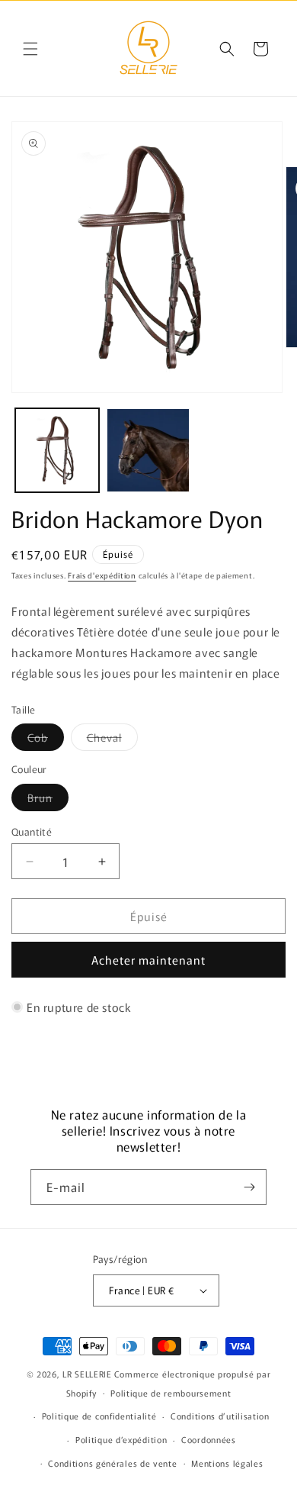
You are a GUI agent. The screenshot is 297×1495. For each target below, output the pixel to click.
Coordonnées (208, 1439)
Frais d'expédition (102, 575)
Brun (48, 800)
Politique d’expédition (121, 1439)
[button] (30, 49)
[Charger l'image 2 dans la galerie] (148, 450)
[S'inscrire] (249, 1187)
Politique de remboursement (170, 1393)
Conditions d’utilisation (220, 1416)
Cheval (112, 740)
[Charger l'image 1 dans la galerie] (57, 450)
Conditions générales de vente (112, 1463)
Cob (45, 740)
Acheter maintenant (148, 960)
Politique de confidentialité (99, 1416)
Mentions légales (227, 1463)
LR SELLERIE (87, 1374)
